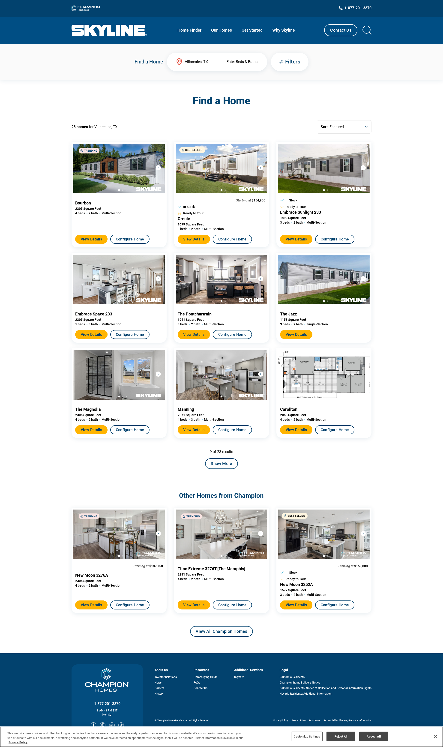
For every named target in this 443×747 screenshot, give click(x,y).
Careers (159, 688)
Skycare (239, 677)
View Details (91, 239)
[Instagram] (102, 725)
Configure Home (130, 239)
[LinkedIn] (112, 725)
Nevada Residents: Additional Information (306, 693)
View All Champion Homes (221, 633)
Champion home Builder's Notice (300, 682)
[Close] (436, 736)
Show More (221, 463)
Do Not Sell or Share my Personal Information (347, 720)
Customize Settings (307, 736)
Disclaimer (314, 720)
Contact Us (340, 30)
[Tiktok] (121, 725)
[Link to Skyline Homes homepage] (109, 30)
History (159, 693)
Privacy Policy (280, 720)
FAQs (197, 682)
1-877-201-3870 (107, 704)
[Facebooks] (93, 725)
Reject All (341, 736)
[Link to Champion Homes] (86, 8)
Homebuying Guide (205, 677)
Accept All (373, 736)
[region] (221, 736)
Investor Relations (166, 677)
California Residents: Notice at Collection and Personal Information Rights (325, 688)
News (158, 682)
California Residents (292, 677)
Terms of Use (298, 720)
